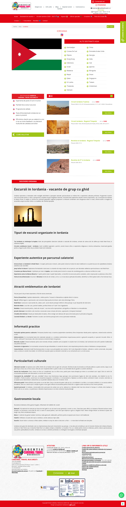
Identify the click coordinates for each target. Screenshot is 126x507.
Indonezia (70, 63)
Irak (90, 63)
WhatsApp (101, 10)
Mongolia (92, 71)
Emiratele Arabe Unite (96, 51)
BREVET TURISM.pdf (72, 451)
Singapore (92, 78)
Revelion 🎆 (37, 21)
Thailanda (70, 86)
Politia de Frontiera (87, 457)
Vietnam (69, 90)
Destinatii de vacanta (27, 16)
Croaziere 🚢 (88, 16)
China (91, 47)
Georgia (92, 55)
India (91, 59)
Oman (91, 74)
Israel (69, 67)
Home (15, 26)
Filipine (69, 55)
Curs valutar (22, 134)
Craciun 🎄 (17, 21)
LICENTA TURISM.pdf (59, 449)
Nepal (69, 74)
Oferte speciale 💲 (76, 16)
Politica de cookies (87, 468)
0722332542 (59, 473)
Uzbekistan (93, 86)
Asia (20, 26)
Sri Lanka (70, 82)
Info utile (49, 7)
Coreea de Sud (72, 51)
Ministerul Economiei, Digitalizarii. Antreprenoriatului (92, 459)
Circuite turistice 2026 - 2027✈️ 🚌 (48, 16)
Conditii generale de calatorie (91, 447)
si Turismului (97, 460)
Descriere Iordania (28, 181)
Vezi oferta (108, 113)
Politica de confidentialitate (90, 466)
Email (73, 473)
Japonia (91, 67)
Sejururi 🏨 (64, 16)
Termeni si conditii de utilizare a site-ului (94, 465)
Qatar (69, 78)
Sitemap (84, 469)
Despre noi (38, 7)
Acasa (16, 16)
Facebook (39, 471)
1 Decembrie (27, 21)
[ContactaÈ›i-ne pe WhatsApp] (121, 495)
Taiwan (91, 82)
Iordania (25, 26)
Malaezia (70, 71)
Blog (57, 7)
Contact (45, 21)
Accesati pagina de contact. (20, 471)
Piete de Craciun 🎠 (100, 16)
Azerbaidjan (71, 47)
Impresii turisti (67, 7)
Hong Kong (71, 59)
